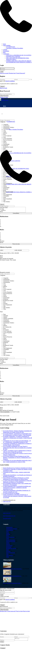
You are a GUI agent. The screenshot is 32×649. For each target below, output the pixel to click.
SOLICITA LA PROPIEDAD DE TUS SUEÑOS (18, 55)
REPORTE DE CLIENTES (13, 56)
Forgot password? (11, 611)
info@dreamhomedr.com (9, 515)
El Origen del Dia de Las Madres (11, 493)
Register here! (3, 611)
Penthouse (8, 547)
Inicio (4, 44)
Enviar (2, 641)
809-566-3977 (3, 41)
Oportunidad (9, 545)
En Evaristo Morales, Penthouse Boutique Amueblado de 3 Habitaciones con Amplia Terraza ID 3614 (17, 431)
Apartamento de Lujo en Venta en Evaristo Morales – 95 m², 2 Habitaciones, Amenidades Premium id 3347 (17, 441)
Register (2, 86)
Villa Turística (9, 555)
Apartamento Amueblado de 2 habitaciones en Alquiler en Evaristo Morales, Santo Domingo (17, 444)
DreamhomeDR (7, 518)
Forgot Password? (20, 73)
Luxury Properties (10, 540)
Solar (7, 549)
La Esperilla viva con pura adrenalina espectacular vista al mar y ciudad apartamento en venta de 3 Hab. (17, 461)
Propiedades (6, 51)
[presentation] (13, 207)
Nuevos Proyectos (10, 541)
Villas (7, 557)
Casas (7, 533)
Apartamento (9, 527)
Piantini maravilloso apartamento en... (12, 576)
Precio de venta (16, 244)
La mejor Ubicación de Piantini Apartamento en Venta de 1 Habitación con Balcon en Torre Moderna (17, 481)
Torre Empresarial (10, 552)
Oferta (7, 542)
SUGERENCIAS (10, 46)
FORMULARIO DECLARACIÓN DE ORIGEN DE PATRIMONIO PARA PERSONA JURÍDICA (19, 61)
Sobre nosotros (6, 45)
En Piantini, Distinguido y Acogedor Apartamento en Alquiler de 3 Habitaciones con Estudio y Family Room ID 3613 (17, 438)
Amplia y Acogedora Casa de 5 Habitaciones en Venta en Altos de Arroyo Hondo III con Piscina (17, 451)
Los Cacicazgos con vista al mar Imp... (12, 568)
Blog (4, 52)
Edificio (8, 534)
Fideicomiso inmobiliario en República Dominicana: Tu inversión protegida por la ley (16, 491)
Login (2, 71)
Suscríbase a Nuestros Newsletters (14, 48)
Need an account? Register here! (8, 73)
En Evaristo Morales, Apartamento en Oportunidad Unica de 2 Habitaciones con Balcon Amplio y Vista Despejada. (17, 434)
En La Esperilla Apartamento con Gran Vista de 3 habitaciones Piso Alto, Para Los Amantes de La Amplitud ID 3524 (17, 448)
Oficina (8, 544)
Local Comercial (10, 537)
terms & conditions (10, 81)
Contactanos (6, 53)
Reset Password (4, 95)
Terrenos (8, 551)
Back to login (19, 611)
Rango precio (3, 253)
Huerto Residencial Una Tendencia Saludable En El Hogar (17, 468)
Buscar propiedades (5, 411)
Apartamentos (9, 530)
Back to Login (3, 88)
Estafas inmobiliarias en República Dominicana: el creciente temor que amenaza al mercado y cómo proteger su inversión (17, 496)
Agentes (5, 49)
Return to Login (4, 97)
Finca (7, 535)
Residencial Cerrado (11, 548)
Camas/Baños (16, 213)
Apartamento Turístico (11, 528)
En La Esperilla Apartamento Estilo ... (12, 583)
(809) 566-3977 (7, 501)
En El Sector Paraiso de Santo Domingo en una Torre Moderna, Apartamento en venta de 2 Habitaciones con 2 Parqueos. (17, 458)
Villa (7, 554)
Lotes (7, 538)
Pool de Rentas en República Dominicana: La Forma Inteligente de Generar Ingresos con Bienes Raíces (16, 478)
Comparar (3, 648)
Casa (7, 531)
